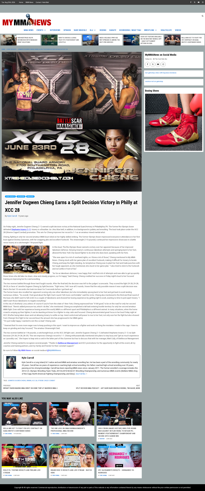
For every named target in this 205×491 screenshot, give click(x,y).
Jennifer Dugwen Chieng (17, 380)
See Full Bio (80, 374)
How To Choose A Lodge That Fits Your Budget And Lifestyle (28, 40)
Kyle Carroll (12, 216)
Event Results (10, 196)
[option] (20, 40)
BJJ (91, 30)
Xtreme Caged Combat (46, 380)
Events (40, 30)
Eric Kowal (8, 433)
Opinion (67, 30)
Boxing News (8, 447)
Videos (178, 30)
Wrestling (149, 30)
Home (21, 2)
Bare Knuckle (80, 30)
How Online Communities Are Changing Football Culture (191, 40)
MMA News (29, 2)
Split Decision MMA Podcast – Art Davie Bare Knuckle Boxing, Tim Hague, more (108, 387)
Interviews (55, 30)
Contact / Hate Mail (42, 2)
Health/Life (166, 30)
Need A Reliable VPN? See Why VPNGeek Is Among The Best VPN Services (69, 40)
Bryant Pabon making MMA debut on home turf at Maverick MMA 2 (30, 387)
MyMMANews (55, 350)
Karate (112, 30)
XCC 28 (34, 380)
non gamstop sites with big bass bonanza (160, 73)
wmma (29, 380)
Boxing (103, 30)
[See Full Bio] (86, 373)
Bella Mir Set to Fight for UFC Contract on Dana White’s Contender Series (151, 40)
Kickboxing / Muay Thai (130, 30)
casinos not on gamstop (154, 81)
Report (102, 439)
